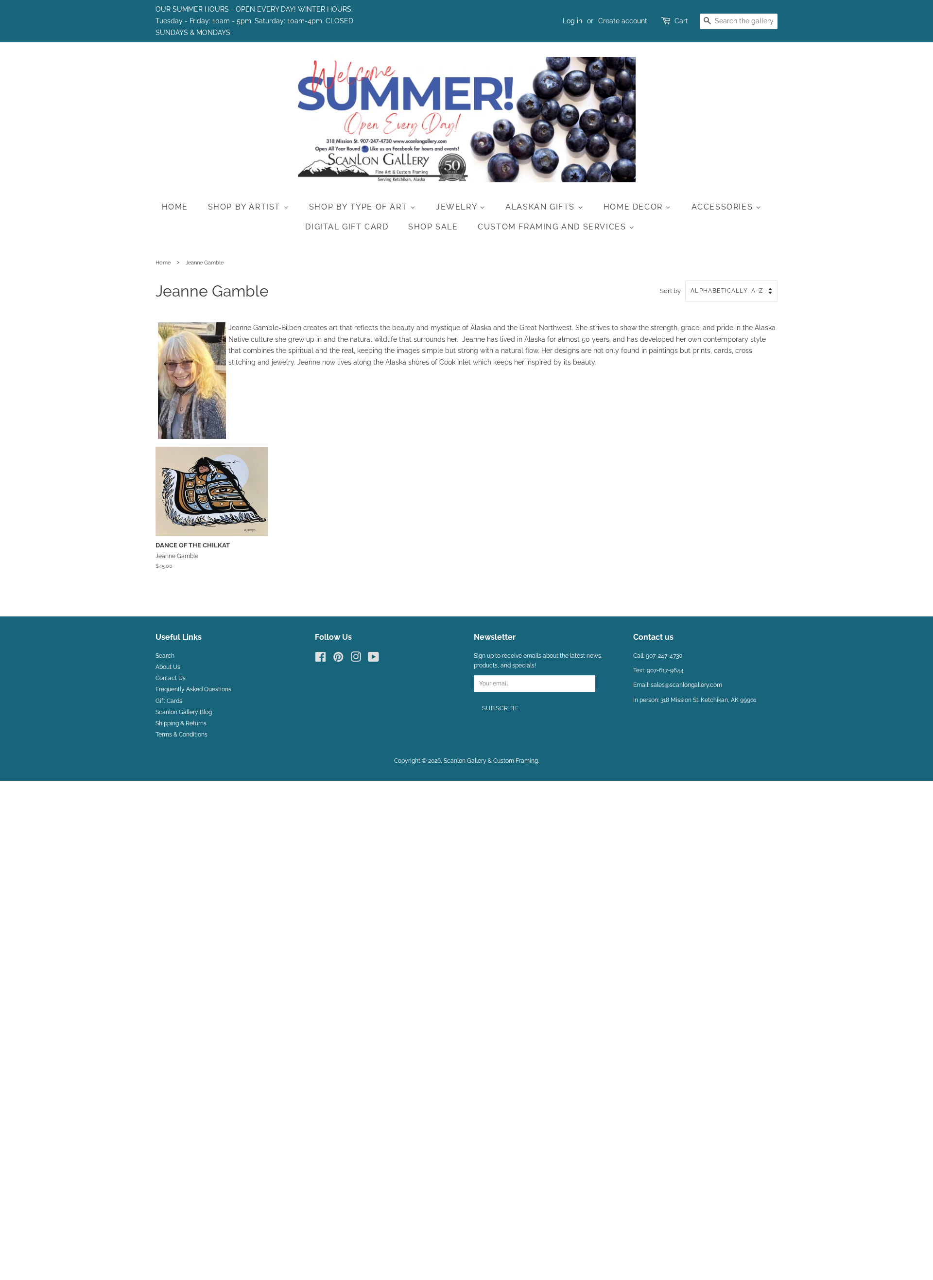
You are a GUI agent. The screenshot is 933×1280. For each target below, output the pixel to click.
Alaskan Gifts (541, 206)
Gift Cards (169, 701)
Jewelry (458, 206)
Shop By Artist (245, 206)
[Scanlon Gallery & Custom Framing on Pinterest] (338, 659)
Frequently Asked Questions (193, 689)
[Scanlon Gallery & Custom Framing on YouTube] (373, 659)
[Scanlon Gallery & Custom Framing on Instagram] (355, 659)
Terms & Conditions (181, 734)
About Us (168, 667)
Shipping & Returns (181, 723)
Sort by (670, 291)
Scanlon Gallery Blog (184, 712)
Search (165, 655)
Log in (572, 21)
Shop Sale (433, 226)
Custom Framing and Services (553, 226)
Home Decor (635, 206)
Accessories (723, 206)
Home (175, 206)
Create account (622, 21)
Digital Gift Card (346, 226)
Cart (681, 21)
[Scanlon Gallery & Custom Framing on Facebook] (320, 659)
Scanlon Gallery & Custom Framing (491, 760)
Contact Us (171, 678)
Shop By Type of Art (359, 206)
